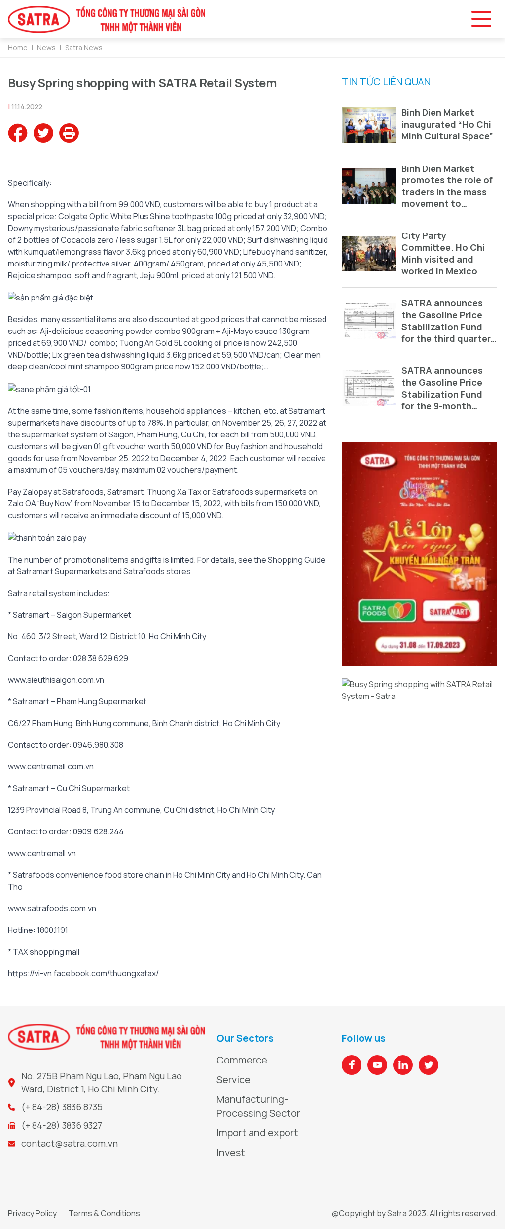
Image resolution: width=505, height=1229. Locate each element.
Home (18, 47)
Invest (230, 1152)
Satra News (84, 47)
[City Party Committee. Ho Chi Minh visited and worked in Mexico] (369, 254)
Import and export (257, 1132)
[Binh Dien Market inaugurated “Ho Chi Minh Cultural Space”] (369, 125)
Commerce (241, 1059)
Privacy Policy (32, 1213)
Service (233, 1079)
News (46, 47)
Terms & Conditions (104, 1213)
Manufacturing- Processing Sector (258, 1106)
